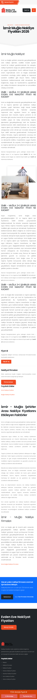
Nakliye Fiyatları (7, 668)
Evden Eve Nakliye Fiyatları (22, 25)
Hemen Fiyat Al (8, 2)
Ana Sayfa (10, 25)
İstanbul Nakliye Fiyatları (9, 673)
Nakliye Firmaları (7, 665)
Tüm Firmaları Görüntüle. (26, 597)
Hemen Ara (28, 696)
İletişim (5, 662)
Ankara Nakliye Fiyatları (9, 671)
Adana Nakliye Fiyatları (9, 679)
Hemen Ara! (7, 597)
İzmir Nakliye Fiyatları (7, 390)
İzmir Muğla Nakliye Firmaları (9, 564)
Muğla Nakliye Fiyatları (8, 395)
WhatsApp (9, 696)
